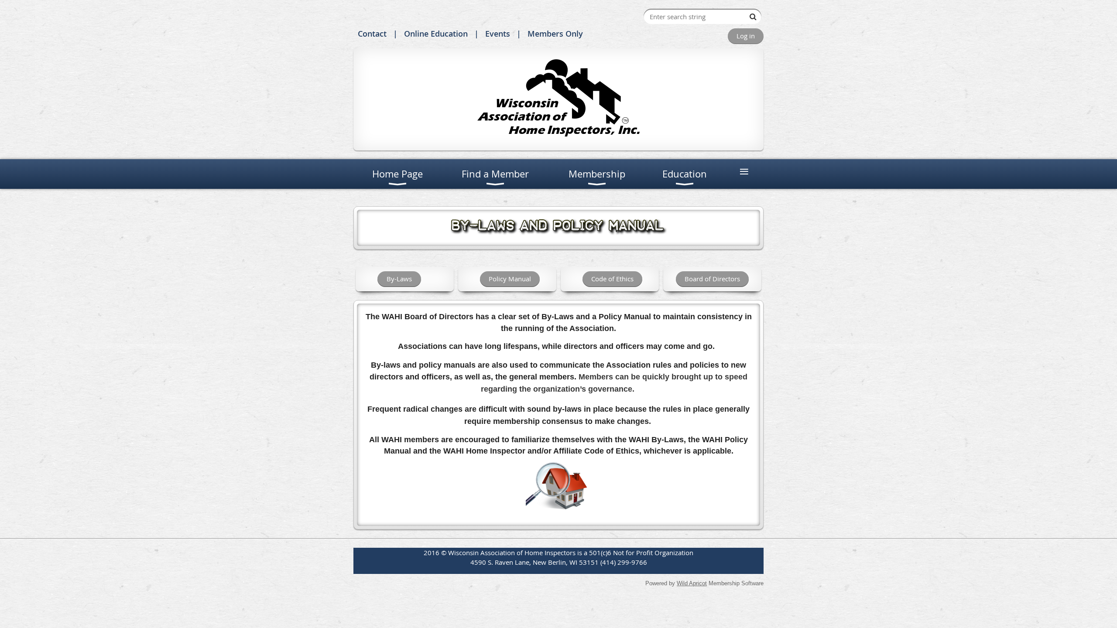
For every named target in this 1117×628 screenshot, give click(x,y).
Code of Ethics (612, 278)
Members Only (555, 33)
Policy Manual (510, 278)
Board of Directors (712, 278)
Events (497, 33)
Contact (372, 33)
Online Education (436, 33)
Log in (746, 35)
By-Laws (399, 278)
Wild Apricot (692, 583)
